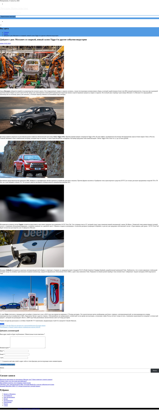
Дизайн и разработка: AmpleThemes (28, 408)
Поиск (2, 368)
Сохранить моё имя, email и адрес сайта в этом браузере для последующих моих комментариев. (32, 361)
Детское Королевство (14, 8)
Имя (2, 351)
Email (2, 354)
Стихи (6, 405)
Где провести (8, 395)
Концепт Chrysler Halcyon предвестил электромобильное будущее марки (22, 325)
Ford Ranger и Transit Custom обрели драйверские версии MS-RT (20, 327)
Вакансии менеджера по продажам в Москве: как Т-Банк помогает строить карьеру (26, 379)
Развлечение (8, 402)
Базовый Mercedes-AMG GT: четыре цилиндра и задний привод (20, 386)
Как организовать (9, 397)
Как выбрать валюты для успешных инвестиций (15, 383)
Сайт (1, 357)
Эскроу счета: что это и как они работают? (13, 381)
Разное (2, 324)
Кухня (6, 399)
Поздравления (8, 400)
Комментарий (5, 347)
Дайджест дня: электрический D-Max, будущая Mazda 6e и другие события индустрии (27, 384)
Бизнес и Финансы (10, 394)
